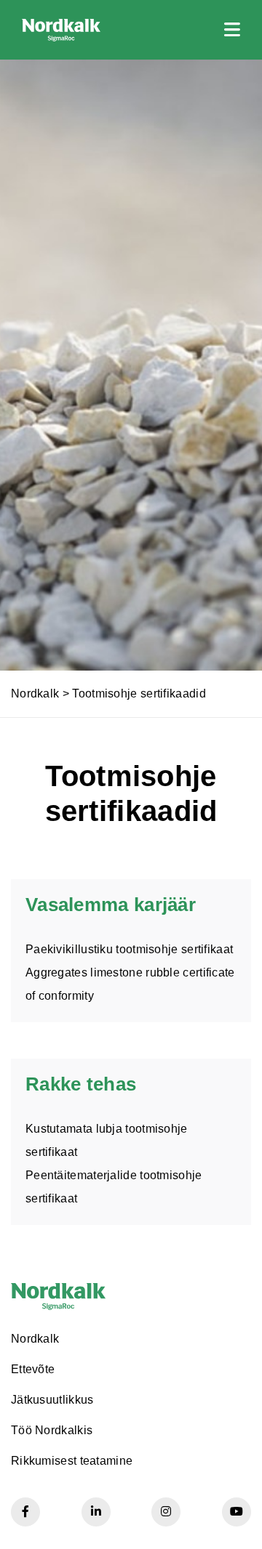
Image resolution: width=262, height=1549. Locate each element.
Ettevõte (33, 1369)
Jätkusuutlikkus (52, 1400)
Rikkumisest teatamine (71, 1461)
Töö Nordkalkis (51, 1430)
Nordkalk (35, 693)
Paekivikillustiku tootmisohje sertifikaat (129, 949)
